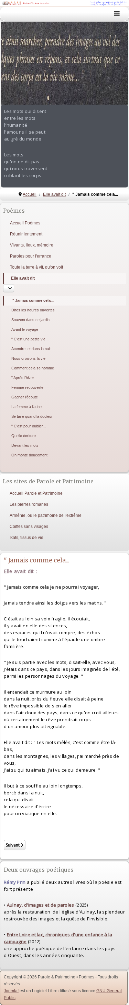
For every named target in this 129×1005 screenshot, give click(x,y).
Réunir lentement (26, 234)
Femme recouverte (27, 387)
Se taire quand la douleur (32, 416)
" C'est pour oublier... (28, 426)
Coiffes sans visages (29, 526)
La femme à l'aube (26, 407)
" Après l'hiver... (24, 378)
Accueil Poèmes (25, 223)
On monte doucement (29, 455)
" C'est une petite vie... (30, 339)
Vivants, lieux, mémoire (31, 245)
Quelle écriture (23, 436)
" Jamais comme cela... (33, 300)
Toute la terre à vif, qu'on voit (36, 267)
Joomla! (11, 990)
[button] (107, 63)
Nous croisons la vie (28, 358)
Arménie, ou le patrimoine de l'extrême (46, 515)
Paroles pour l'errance (30, 256)
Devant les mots (25, 445)
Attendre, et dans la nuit (31, 349)
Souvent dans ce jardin (30, 320)
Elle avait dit (23, 278)
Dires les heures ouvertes (33, 310)
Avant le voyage (24, 329)
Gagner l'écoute (24, 397)
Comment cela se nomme (32, 368)
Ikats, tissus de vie (26, 537)
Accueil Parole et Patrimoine (36, 493)
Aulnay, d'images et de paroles (40, 905)
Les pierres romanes (29, 504)
